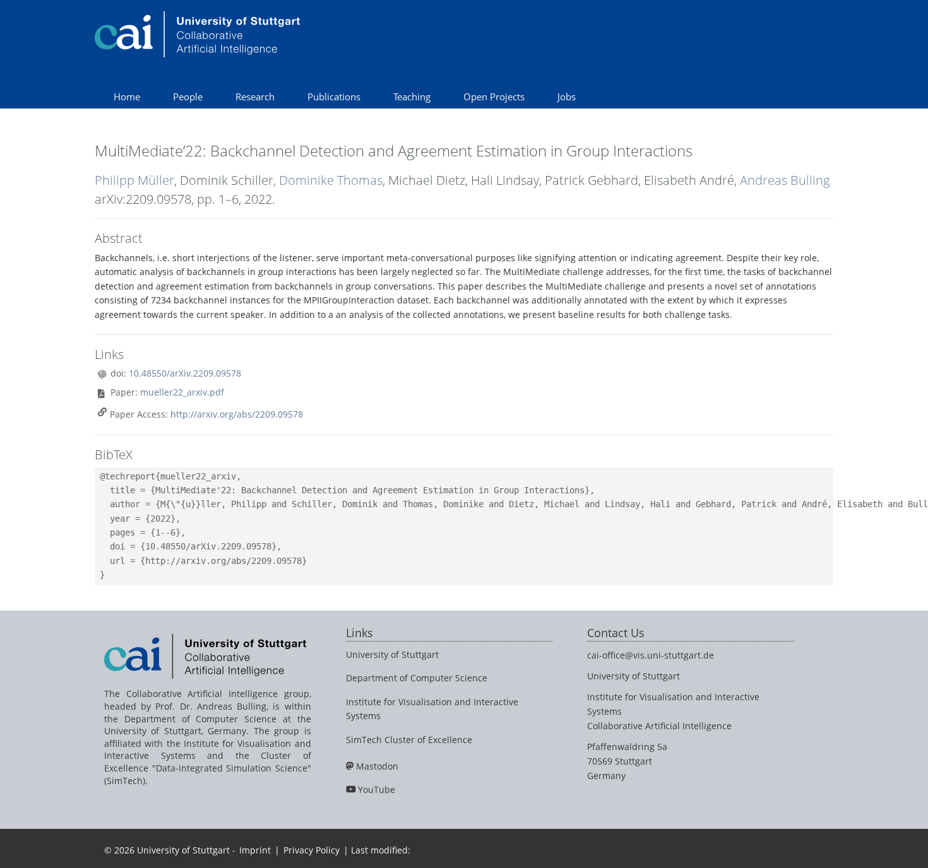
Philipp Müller (134, 180)
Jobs (566, 96)
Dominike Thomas (331, 180)
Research (255, 96)
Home (127, 96)
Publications (333, 96)
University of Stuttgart (392, 654)
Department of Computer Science (416, 678)
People (188, 96)
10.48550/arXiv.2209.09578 (185, 373)
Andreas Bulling (785, 180)
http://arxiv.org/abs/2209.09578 (236, 414)
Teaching (412, 96)
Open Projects (494, 96)
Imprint (255, 850)
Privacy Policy (311, 850)
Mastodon (377, 766)
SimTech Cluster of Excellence (409, 740)
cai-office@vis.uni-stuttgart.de (650, 655)
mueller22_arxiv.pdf (182, 392)
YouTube (376, 789)
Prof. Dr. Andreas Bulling (210, 706)
